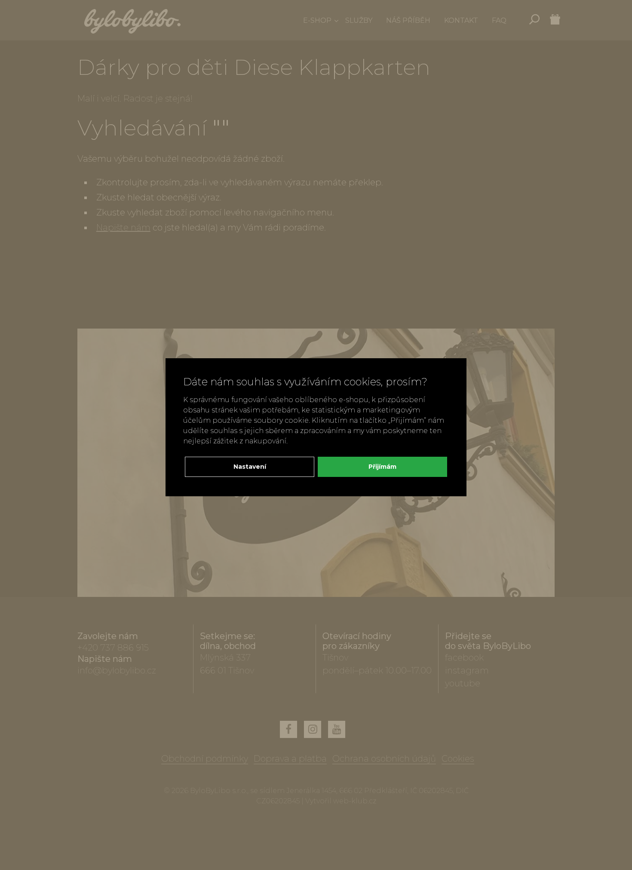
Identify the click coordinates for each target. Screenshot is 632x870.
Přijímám (382, 466)
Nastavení (249, 466)
